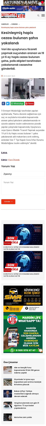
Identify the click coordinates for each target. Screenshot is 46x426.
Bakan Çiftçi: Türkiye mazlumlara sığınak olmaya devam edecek (26, 394)
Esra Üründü (13, 160)
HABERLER (5, 24)
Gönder (7, 201)
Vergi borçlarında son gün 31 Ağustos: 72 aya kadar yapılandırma (26, 405)
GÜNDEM (14, 24)
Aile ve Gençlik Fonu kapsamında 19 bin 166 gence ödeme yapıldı (26, 370)
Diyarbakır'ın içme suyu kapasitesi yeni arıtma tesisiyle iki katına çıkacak (27, 382)
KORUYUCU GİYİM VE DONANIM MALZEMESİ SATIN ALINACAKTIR (21, 248)
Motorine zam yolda (23, 417)
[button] (43, 15)
